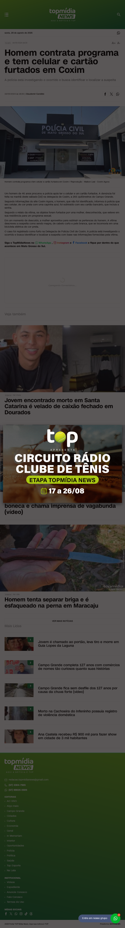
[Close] (122, 425)
